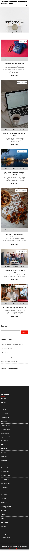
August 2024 (4, 487)
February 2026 (5, 417)
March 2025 (4, 460)
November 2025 (5, 429)
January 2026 (5, 421)
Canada (3, 514)
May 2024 (3, 499)
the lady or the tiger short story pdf (14, 308)
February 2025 (5, 464)
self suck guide (5, 353)
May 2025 (3, 452)
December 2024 (5, 472)
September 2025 (5, 437)
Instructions (4, 522)
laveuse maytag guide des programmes (14, 235)
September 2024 (5, 483)
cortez (8, 59)
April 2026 (4, 410)
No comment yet (19, 59)
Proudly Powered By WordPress (14, 548)
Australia (3, 511)
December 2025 (5, 425)
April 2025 (4, 456)
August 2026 (4, 398)
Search (4, 326)
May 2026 (3, 406)
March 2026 (4, 414)
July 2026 (3, 402)
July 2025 (3, 445)
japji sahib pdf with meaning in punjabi (14, 173)
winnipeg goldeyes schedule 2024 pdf (14, 134)
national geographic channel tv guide (14, 271)
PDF (2, 530)
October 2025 (5, 433)
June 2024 (4, 495)
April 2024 (4, 502)
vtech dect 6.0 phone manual (14, 63)
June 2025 (4, 448)
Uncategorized (5, 534)
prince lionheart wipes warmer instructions (13, 357)
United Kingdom (5, 538)
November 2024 (5, 475)
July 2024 (3, 491)
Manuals (3, 526)
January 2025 (5, 468)
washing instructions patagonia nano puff (12, 344)
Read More (14, 75)
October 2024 (5, 479)
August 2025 (4, 441)
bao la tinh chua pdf (6, 348)
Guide (2, 518)
